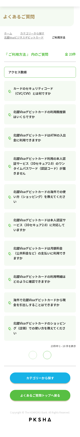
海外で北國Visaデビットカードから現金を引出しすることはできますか (39, 302)
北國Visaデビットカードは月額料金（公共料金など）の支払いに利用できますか (39, 253)
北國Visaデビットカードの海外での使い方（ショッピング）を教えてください (39, 197)
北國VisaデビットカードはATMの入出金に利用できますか (39, 137)
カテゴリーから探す (32, 33)
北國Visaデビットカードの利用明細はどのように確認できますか (39, 279)
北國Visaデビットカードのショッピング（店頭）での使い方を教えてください (39, 328)
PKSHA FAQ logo (40, 419)
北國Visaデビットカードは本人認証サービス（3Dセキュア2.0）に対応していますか (39, 225)
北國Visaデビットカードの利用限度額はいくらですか (39, 114)
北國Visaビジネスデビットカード (24, 37)
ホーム (8, 33)
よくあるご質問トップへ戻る (40, 395)
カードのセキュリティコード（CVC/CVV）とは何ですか (33, 90)
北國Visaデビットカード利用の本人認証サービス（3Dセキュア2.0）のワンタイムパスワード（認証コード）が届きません (39, 165)
